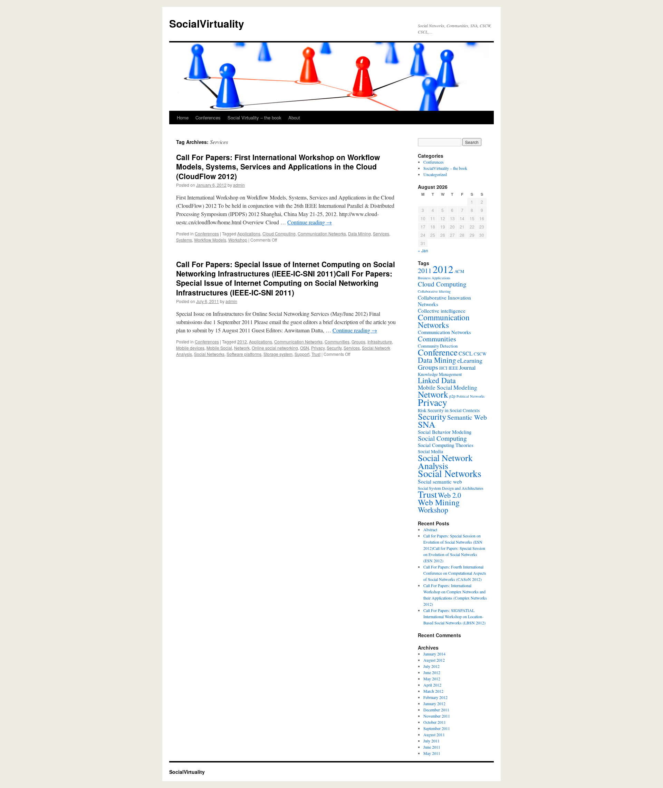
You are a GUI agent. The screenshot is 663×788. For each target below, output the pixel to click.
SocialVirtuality (206, 23)
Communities (337, 341)
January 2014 (434, 653)
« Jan (423, 250)
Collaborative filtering (434, 291)
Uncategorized (435, 174)
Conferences (208, 117)
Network (242, 348)
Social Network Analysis (445, 461)
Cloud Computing (279, 233)
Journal (467, 367)
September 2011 (436, 728)
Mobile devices (190, 348)
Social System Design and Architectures (450, 488)
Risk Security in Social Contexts (449, 410)
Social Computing (442, 438)
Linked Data (437, 380)
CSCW (480, 354)
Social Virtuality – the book (254, 117)
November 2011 (436, 716)
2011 (425, 270)
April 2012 (432, 685)
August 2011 (434, 734)
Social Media (430, 451)
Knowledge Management (440, 374)
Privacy (318, 348)
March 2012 (433, 691)
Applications (248, 233)
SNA (426, 424)
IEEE (453, 368)
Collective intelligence (441, 310)
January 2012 (434, 703)
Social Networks (209, 354)
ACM (459, 271)
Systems (184, 240)
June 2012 (431, 672)
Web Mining (439, 502)
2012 (242, 341)
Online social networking (275, 348)
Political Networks (470, 396)
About (294, 117)
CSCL (466, 353)
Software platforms (244, 354)
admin (239, 185)
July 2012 (431, 666)
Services (381, 233)
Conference (438, 352)
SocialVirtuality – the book (445, 168)
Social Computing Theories (445, 445)
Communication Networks (322, 233)
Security (334, 348)
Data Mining (359, 233)
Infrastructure (379, 341)
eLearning (469, 360)
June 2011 (431, 747)
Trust (315, 354)
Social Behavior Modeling (444, 432)
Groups (358, 341)
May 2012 (431, 678)
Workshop (237, 240)
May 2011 (431, 753)
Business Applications (434, 277)
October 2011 (434, 722)
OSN (304, 348)
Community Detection (438, 346)
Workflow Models (210, 240)
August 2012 (434, 660)
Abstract (430, 529)
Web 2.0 (449, 495)
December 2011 (436, 709)
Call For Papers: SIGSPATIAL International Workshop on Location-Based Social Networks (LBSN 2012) (454, 616)
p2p (452, 396)
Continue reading (309, 222)
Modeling (465, 387)
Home (183, 117)
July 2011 (431, 740)
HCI (443, 368)
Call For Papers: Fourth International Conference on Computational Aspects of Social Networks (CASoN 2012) (454, 573)
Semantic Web (467, 417)
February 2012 (435, 697)
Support (302, 354)
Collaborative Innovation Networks (444, 301)
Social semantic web (440, 481)
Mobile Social (219, 348)
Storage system (277, 354)
